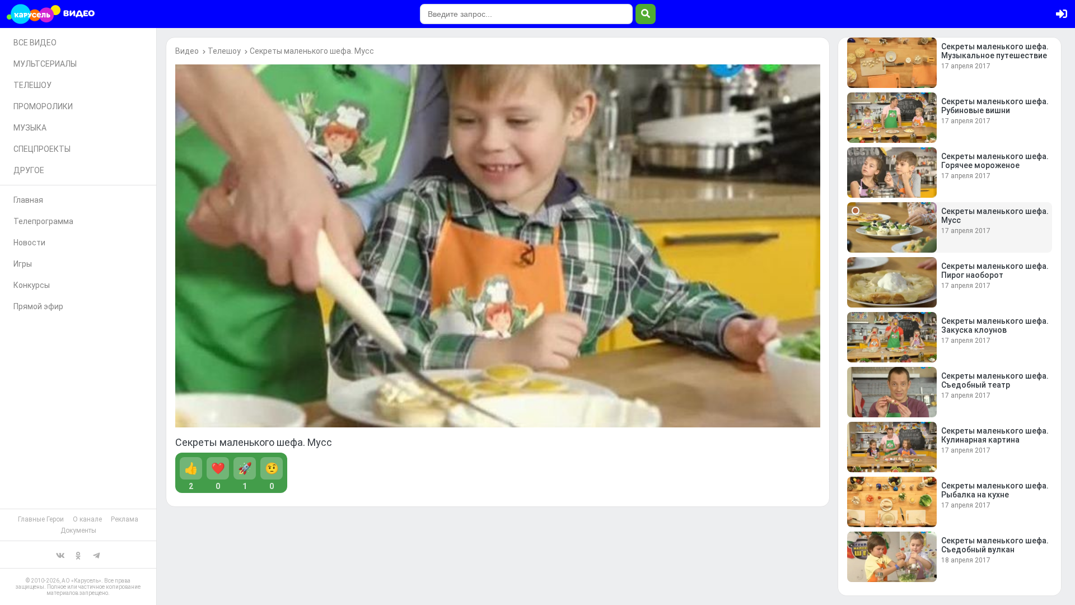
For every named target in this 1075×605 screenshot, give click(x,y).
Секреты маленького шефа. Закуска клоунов (995, 325)
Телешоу (224, 50)
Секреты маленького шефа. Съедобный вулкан (995, 545)
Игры (22, 263)
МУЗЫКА (29, 127)
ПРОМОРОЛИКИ (43, 106)
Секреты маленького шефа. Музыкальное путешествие (995, 51)
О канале (87, 519)
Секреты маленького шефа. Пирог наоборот (995, 271)
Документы (78, 530)
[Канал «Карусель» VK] (60, 555)
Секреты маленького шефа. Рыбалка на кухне (995, 490)
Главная (28, 200)
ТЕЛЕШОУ (32, 85)
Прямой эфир (38, 306)
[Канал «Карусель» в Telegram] (96, 555)
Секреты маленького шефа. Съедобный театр (995, 380)
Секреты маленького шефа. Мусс (312, 50)
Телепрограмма (43, 221)
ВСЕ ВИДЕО (35, 42)
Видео (187, 50)
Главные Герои (41, 519)
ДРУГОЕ (28, 170)
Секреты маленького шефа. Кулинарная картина (995, 435)
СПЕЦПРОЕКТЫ (42, 149)
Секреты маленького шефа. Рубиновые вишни (995, 106)
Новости (29, 242)
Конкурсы (31, 285)
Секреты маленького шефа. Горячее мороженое (995, 161)
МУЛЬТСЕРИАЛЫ (45, 63)
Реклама (124, 519)
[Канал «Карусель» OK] (78, 555)
